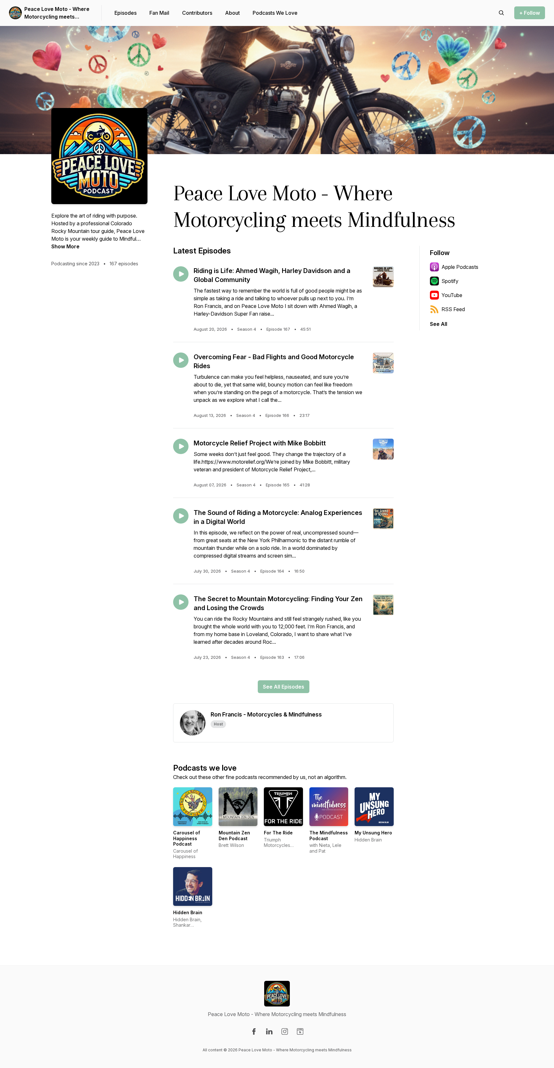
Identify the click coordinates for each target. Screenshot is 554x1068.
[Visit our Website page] (300, 1031)
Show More (65, 246)
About (232, 13)
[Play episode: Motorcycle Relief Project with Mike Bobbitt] (181, 446)
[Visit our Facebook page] (254, 1031)
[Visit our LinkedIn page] (269, 1031)
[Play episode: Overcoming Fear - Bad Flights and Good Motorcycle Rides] (181, 360)
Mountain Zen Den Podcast (234, 835)
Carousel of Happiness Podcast (186, 838)
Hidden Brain (187, 912)
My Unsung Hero (373, 832)
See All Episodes (283, 686)
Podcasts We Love (275, 13)
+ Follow (529, 13)
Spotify (449, 281)
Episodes (125, 13)
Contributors (197, 13)
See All (438, 324)
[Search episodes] (501, 13)
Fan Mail (159, 13)
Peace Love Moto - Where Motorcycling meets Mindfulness (56, 13)
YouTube (451, 295)
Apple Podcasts (459, 267)
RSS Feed (453, 309)
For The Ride (278, 832)
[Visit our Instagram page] (284, 1031)
